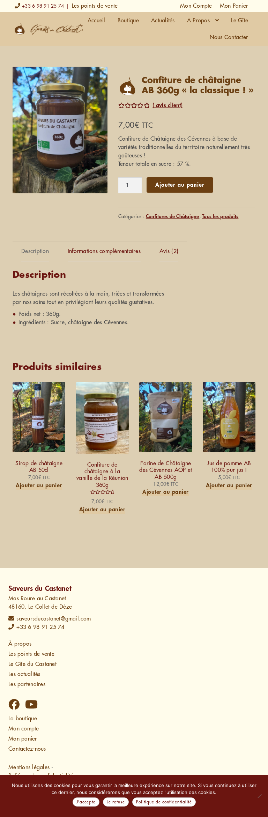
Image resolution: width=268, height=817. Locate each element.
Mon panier (22, 739)
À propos (19, 644)
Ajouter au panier (179, 185)
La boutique (22, 718)
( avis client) (167, 105)
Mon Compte (196, 6)
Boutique (128, 20)
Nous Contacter (229, 37)
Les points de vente (95, 6)
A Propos (198, 20)
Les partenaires (26, 684)
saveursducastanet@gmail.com (53, 619)
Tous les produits (220, 216)
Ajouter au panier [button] (39, 485)
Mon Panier (234, 6)
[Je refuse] (259, 796)
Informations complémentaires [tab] (104, 251)
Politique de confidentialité (164, 802)
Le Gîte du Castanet (32, 664)
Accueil (96, 20)
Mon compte (23, 728)
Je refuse (116, 802)
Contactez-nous (27, 749)
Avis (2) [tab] (168, 251)
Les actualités (24, 674)
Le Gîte (239, 20)
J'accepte (86, 802)
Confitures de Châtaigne (172, 216)
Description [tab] (35, 251)
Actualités (163, 20)
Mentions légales (29, 767)
